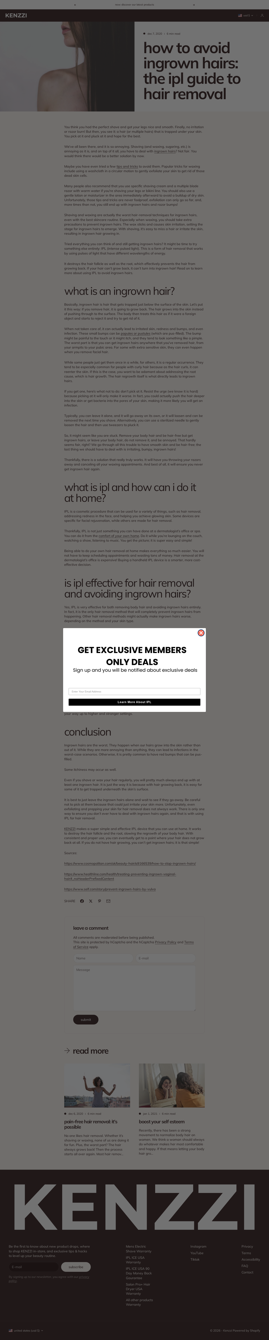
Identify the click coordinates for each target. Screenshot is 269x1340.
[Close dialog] (201, 633)
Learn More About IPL (135, 702)
